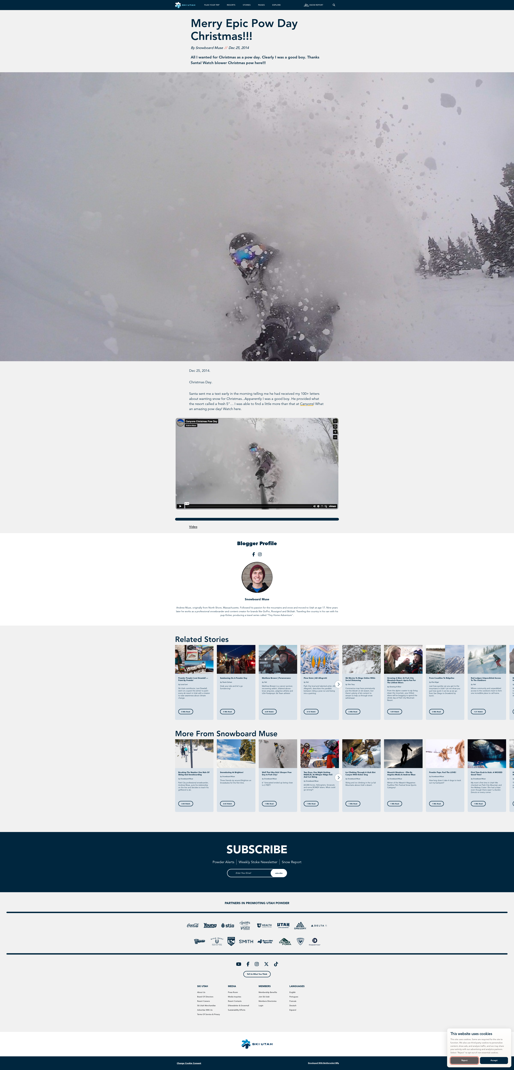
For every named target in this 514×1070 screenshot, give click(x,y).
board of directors (205, 996)
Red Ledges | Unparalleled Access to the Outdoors (486, 679)
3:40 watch (185, 804)
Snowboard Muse (257, 599)
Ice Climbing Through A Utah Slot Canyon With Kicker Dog (360, 773)
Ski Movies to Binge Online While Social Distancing (360, 679)
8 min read (185, 712)
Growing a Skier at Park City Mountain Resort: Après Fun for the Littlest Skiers (401, 680)
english (292, 992)
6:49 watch (269, 712)
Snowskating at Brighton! (231, 772)
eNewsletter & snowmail (238, 1005)
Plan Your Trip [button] (211, 5)
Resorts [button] (231, 5)
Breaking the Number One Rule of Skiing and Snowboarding (193, 773)
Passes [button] (261, 5)
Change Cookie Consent (189, 1063)
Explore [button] (276, 5)
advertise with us (204, 1010)
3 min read (436, 712)
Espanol (292, 1010)
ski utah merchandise (206, 1005)
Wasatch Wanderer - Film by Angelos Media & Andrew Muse (401, 773)
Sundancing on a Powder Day (233, 678)
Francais (292, 1001)
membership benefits (268, 992)
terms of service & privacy (208, 1014)
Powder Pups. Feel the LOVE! (442, 772)
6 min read (353, 712)
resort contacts (234, 1001)
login (261, 1005)
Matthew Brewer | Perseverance (276, 678)
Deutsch (292, 1005)
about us (201, 992)
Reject (464, 1060)
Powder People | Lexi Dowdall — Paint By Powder (193, 679)
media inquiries (234, 996)
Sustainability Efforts (236, 1010)
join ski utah (264, 996)
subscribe (279, 873)
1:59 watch (394, 712)
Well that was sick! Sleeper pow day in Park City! (277, 773)
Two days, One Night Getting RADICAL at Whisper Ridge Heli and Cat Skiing (318, 774)
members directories (267, 1001)
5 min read (227, 712)
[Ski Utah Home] (185, 5)
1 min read (269, 804)
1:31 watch (478, 712)
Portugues (293, 996)
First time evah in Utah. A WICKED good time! (486, 773)
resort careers (203, 1001)
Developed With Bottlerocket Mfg (323, 1063)
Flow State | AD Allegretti (315, 678)
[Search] (334, 5)
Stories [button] (247, 5)
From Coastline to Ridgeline (441, 678)
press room (233, 992)
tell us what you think (257, 974)
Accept (494, 1060)
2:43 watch (227, 804)
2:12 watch (311, 712)
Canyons (306, 404)
